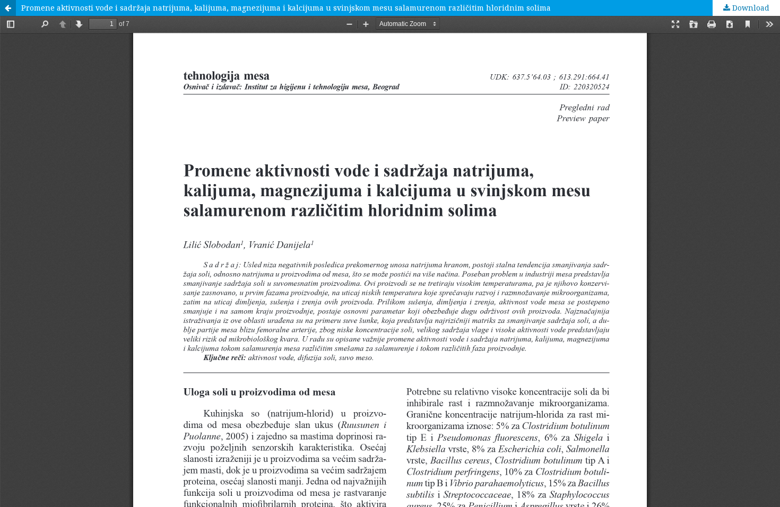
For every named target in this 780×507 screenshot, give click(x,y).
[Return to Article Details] (8, 8)
